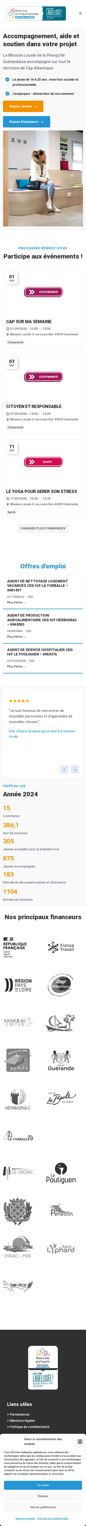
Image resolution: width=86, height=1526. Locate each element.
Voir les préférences (43, 1507)
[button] (80, 1442)
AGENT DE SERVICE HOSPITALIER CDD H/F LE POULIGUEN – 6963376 (40, 652)
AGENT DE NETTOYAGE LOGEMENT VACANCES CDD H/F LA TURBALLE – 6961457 (37, 585)
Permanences (20, 1414)
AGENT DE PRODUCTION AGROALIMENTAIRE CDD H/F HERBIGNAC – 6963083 (42, 619)
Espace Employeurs (24, 122)
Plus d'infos (15, 602)
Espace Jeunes (20, 106)
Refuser (43, 1496)
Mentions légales (25, 1518)
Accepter (43, 1485)
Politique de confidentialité (52, 1518)
